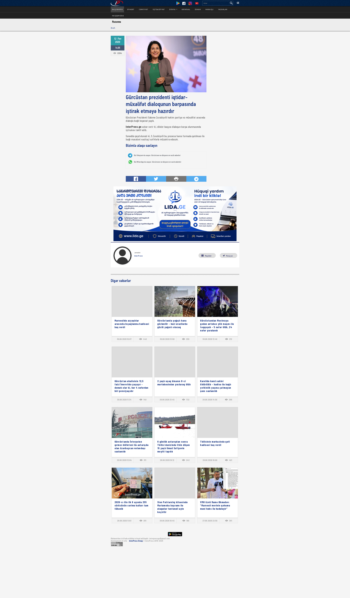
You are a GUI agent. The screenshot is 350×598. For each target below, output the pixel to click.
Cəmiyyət (143, 9)
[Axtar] (231, 3)
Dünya (172, 9)
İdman (198, 9)
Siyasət (130, 9)
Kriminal (186, 9)
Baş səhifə (117, 9)
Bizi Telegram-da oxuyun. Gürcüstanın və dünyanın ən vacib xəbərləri (157, 155)
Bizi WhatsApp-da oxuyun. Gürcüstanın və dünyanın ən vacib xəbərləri (157, 162)
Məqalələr (208, 256)
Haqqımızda (118, 16)
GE (238, 3)
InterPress (138, 256)
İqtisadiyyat (159, 9)
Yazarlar (222, 9)
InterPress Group (136, 541)
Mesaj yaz (229, 256)
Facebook (183, 3)
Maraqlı (209, 9)
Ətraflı (113, 28)
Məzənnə (116, 21)
